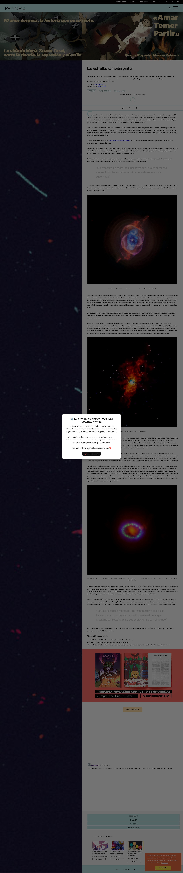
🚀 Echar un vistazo (91, 454)
